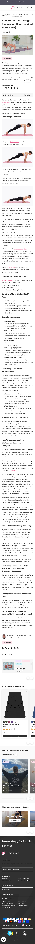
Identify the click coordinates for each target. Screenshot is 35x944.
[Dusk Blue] (32, 722)
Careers (20, 883)
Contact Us (21, 903)
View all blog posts (8, 754)
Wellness (19, 663)
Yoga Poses (7, 58)
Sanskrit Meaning (8, 280)
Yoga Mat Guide (22, 901)
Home (3, 15)
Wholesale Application (23, 905)
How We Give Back (6, 883)
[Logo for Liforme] (17, 7)
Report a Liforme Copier (24, 878)
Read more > (18, 671)
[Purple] (12, 722)
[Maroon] (9, 722)
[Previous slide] (28, 678)
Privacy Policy (11, 940)
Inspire (18, 660)
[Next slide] (31, 678)
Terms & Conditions (22, 940)
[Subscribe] (30, 869)
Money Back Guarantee (7, 903)
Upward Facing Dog (20, 249)
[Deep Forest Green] (6, 722)
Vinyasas (12, 267)
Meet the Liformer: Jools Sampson (12, 787)
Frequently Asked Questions (8, 905)
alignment (13, 470)
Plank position (14, 142)
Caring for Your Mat (6, 907)
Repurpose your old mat (24, 880)
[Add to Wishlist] (26, 692)
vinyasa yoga (6, 102)
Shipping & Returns (6, 901)
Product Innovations (6, 880)
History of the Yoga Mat (7, 885)
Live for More (8, 15)
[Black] (4, 722)
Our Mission (5, 878)
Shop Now (14, 820)
